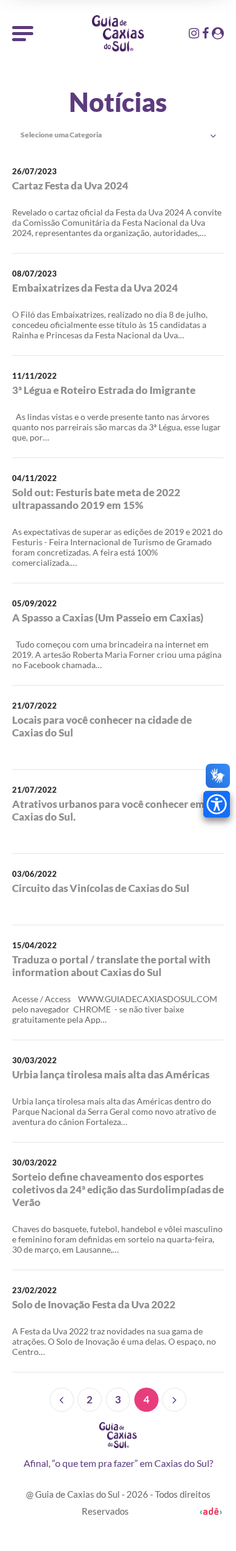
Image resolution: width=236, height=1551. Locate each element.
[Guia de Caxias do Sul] (118, 1435)
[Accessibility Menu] (216, 804)
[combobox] (118, 135)
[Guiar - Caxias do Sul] (118, 33)
